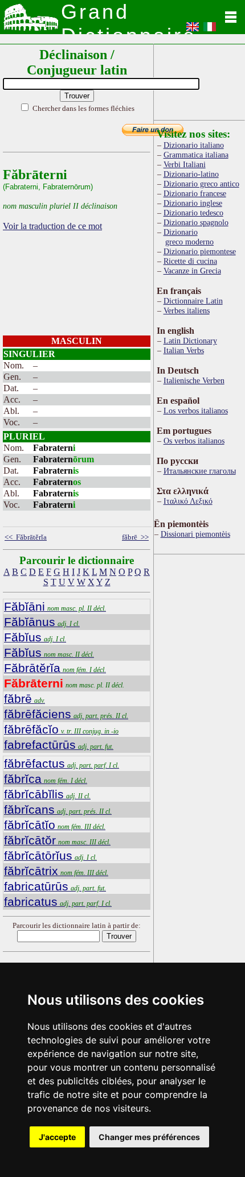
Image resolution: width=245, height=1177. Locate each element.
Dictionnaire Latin (193, 300)
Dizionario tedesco (193, 212)
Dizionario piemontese (200, 251)
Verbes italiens (187, 310)
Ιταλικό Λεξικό (188, 500)
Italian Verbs (184, 350)
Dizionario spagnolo (196, 222)
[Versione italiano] (210, 30)
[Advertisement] (199, 79)
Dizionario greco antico (201, 183)
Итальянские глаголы (200, 470)
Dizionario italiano (194, 145)
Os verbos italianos (194, 440)
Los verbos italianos (196, 410)
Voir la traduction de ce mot (52, 226)
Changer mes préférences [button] (149, 1137)
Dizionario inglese (193, 203)
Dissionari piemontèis (195, 533)
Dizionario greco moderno (189, 236)
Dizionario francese (195, 193)
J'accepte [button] (57, 1137)
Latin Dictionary (190, 340)
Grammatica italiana (196, 154)
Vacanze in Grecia (192, 270)
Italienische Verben (194, 380)
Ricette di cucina (190, 261)
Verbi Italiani (185, 164)
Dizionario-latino (191, 174)
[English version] (192, 30)
